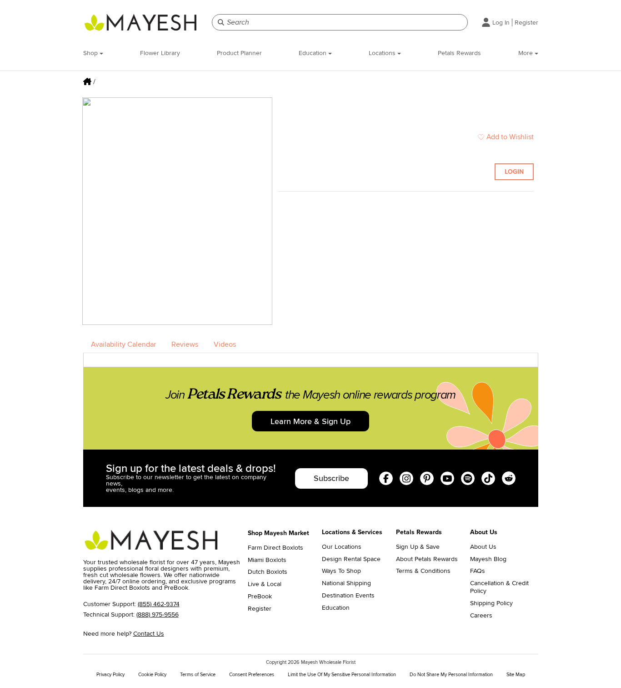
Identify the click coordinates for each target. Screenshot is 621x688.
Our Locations (341, 547)
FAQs (477, 571)
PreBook (260, 596)
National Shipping (346, 583)
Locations (383, 53)
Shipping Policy (491, 603)
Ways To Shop (341, 571)
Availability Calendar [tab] (123, 344)
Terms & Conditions (423, 571)
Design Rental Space (351, 559)
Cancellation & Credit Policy (499, 587)
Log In (501, 22)
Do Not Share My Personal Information (451, 675)
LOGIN (514, 172)
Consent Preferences (251, 675)
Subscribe (331, 478)
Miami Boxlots (267, 560)
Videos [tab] (225, 344)
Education (313, 53)
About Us (483, 547)
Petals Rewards (459, 53)
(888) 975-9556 (157, 614)
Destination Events (348, 595)
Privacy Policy (110, 675)
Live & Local (264, 584)
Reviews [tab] (184, 344)
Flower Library (160, 53)
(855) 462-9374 (159, 604)
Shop (91, 53)
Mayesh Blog (488, 559)
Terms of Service (197, 675)
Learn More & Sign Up (310, 421)
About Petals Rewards (427, 559)
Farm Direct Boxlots (275, 547)
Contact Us (148, 633)
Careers (481, 615)
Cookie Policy (152, 675)
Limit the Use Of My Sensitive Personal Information (342, 675)
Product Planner (239, 53)
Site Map (515, 675)
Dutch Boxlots (267, 572)
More (526, 53)
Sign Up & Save (418, 547)
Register (526, 22)
